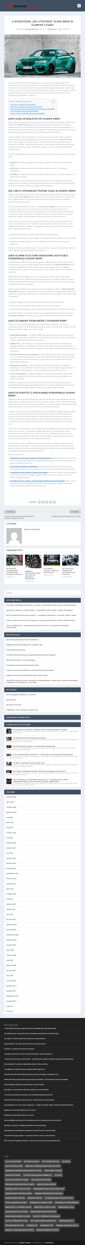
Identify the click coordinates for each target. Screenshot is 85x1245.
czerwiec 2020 (11, 955)
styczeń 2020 (11, 981)
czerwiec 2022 (11, 833)
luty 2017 (9, 1011)
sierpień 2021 (11, 884)
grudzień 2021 (11, 863)
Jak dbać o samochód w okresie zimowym (19, 1049)
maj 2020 (9, 960)
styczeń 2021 (11, 919)
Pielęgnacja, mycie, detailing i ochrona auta (22, 710)
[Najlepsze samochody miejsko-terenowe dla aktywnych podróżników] (33, 561)
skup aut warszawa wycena (16, 1221)
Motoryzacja (52, 29)
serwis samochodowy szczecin (17, 1216)
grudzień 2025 (11, 812)
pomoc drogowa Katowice (16, 1203)
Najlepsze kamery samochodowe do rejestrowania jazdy (26, 675)
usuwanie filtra (46, 1225)
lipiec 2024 (10, 822)
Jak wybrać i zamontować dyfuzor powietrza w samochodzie (26, 1090)
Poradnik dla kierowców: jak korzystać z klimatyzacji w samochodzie (29, 1100)
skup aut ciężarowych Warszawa (46, 1216)
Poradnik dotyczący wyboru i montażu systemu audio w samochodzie (29, 1135)
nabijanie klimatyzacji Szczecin (17, 1189)
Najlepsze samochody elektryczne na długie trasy (24, 645)
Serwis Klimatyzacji (66, 1207)
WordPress (49, 1243)
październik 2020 (12, 935)
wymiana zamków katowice (48, 1230)
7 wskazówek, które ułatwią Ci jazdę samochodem (29, 472)
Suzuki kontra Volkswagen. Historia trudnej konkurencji (31, 458)
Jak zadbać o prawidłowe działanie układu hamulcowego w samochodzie (39, 771)
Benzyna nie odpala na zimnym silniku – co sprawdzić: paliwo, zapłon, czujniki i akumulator (39, 610)
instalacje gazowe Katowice (16, 1180)
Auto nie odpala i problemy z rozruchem (21, 695)
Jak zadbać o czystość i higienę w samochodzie (51, 570)
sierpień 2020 (11, 945)
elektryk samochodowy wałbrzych (38, 1175)
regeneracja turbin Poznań (41, 1203)
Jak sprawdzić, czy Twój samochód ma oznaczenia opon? (25, 1044)
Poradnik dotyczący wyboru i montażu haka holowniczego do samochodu (37, 481)
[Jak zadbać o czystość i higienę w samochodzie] (52, 560)
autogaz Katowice (31, 1161)
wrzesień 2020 (11, 940)
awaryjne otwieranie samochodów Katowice (23, 1171)
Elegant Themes (25, 1243)
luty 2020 (9, 976)
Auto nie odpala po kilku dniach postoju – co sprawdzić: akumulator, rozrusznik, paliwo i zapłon (41, 615)
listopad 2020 (11, 930)
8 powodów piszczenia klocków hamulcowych (22, 665)
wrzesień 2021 (11, 879)
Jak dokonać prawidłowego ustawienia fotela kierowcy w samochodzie (29, 1130)
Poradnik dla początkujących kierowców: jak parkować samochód (14, 571)
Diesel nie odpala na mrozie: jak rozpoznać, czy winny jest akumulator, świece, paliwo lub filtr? (40, 620)
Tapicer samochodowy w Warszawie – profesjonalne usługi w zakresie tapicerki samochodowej (38, 1059)
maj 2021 (9, 899)
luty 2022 (9, 853)
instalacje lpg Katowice (41, 1180)
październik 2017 (12, 996)
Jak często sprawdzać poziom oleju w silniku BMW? (26, 107)
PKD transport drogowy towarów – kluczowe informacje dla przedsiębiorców (32, 1141)
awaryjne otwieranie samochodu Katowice (42, 1166)
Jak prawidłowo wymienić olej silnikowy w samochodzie (24, 1084)
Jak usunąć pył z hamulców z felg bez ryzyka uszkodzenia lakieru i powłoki (40, 729)
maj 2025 (9, 817)
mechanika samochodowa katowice (19, 1184)
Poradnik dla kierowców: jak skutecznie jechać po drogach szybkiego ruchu (31, 1074)
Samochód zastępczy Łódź (44, 1207)
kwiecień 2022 (11, 843)
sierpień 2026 (11, 797)
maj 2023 (9, 827)
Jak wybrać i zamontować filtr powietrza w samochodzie (24, 1038)
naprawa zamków (35, 1198)
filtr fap (58, 1175)
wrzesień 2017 (11, 1001)
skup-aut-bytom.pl (32, 29)
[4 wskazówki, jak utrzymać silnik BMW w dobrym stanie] (42, 55)
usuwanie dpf (32, 1225)
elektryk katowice (13, 1175)
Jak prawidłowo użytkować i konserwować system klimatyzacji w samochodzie (32, 1120)
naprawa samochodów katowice (18, 1193)
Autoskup (66, 1161)
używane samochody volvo (67, 1225)
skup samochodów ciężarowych (43, 1221)
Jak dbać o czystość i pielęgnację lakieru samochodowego (25, 1125)
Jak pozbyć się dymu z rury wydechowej (20, 660)
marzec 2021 (10, 909)
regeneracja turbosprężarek (66, 1203)
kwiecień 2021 (11, 904)
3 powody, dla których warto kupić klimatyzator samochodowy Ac (28, 1054)
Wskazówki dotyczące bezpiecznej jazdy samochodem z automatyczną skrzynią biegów (36, 1079)
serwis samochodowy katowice (43, 1212)
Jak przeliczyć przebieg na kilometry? (24, 466)
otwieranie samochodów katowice (59, 1198)
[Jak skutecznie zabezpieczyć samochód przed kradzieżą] (70, 560)
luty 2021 (9, 914)
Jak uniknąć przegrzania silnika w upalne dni (22, 640)
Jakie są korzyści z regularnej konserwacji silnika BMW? (28, 113)
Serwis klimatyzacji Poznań (16, 1212)
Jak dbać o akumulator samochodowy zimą (29, 763)
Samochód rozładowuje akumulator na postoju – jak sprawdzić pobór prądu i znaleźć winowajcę (41, 605)
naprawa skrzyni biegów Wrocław (48, 1193)
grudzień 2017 (11, 986)
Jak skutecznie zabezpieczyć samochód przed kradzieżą (68, 571)
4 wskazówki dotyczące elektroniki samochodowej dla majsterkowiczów (30, 1028)
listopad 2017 (11, 991)
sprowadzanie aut (66, 1221)
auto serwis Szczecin (50, 1161)
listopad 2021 (11, 868)
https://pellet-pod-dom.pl (15, 650)
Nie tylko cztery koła (13, 705)
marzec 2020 (10, 970)
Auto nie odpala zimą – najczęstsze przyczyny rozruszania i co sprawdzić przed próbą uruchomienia (37, 626)
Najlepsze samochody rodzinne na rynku (19, 1115)
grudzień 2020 (11, 924)
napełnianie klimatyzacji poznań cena (48, 1189)
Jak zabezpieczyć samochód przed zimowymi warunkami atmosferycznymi (31, 1033)
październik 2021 (12, 873)
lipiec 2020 (10, 950)
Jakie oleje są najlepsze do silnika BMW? (23, 105)
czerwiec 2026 (11, 807)
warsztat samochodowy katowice (19, 1230)
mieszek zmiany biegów (46, 1184)
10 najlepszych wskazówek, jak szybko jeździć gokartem (24, 1069)
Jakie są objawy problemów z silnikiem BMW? (25, 111)
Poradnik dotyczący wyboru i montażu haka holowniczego (34, 746)
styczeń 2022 (11, 858)
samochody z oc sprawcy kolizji (18, 1207)
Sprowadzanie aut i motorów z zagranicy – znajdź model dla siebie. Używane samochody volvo (38, 1105)
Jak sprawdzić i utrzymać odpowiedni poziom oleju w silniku (26, 1064)
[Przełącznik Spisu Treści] (52, 102)
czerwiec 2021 (11, 894)
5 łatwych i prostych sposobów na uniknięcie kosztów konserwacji (30, 670)
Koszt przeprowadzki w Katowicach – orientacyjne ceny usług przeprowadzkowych (43, 754)
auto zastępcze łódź (13, 1166)
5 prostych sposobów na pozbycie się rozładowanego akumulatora (28, 1095)
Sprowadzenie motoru (14, 1225)
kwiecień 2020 (11, 965)
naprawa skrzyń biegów (15, 1198)
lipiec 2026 (10, 802)
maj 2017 (9, 1006)
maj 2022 (9, 838)
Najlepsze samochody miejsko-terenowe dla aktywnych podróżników (33, 575)
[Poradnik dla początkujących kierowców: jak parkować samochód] (14, 560)
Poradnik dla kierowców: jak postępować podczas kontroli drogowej (30, 655)
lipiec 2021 (10, 889)
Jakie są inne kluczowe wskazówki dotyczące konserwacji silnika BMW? (33, 109)
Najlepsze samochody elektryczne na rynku (20, 1110)
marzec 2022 (10, 848)
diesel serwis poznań (53, 1171)
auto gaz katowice (13, 1161)
